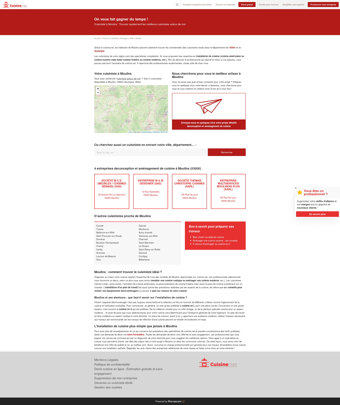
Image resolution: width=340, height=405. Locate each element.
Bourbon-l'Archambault (107, 242)
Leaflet (130, 132)
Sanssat (143, 252)
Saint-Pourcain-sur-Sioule (109, 235)
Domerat (100, 239)
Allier (131, 38)
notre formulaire (135, 334)
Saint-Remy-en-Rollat (149, 249)
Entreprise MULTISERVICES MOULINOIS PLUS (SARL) (228, 184)
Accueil (97, 38)
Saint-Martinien (146, 242)
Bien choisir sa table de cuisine (208, 237)
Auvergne (124, 38)
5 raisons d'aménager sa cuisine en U (211, 243)
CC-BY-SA (164, 132)
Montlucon (144, 229)
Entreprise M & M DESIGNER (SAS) (150, 181)
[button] (197, 4)
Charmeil (143, 239)
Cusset (99, 225)
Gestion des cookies (108, 387)
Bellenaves (144, 259)
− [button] (98, 92)
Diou (98, 259)
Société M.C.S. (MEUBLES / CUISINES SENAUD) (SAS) (111, 183)
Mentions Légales (106, 359)
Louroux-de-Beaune (106, 256)
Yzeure (99, 229)
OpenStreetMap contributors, (151, 132)
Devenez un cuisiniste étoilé (113, 382)
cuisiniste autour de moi (128, 78)
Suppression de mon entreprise (115, 378)
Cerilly (99, 249)
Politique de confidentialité (112, 364)
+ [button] (98, 88)
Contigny (143, 256)
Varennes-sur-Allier (148, 235)
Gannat (142, 225)
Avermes (100, 252)
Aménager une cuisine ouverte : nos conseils (215, 240)
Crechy (99, 246)
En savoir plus (317, 214)
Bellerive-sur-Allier (105, 232)
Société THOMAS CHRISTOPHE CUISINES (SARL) (189, 183)
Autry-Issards (145, 232)
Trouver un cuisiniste (110, 38)
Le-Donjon (144, 246)
